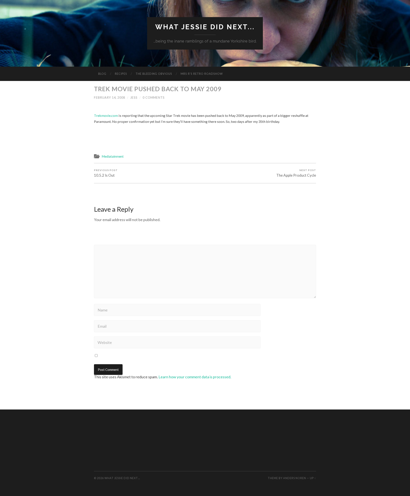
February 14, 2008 (109, 97)
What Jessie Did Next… (122, 478)
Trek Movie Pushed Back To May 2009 (157, 88)
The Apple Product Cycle (296, 173)
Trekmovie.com (106, 115)
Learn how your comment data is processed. (194, 376)
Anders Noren (294, 478)
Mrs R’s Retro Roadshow (202, 73)
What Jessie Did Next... (205, 27)
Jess (134, 97)
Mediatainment (113, 156)
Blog (102, 73)
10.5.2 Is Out (106, 173)
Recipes (121, 73)
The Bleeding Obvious (154, 73)
